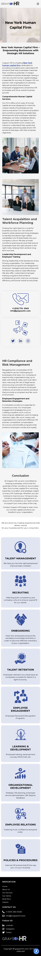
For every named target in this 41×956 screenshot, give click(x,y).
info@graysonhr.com (20, 311)
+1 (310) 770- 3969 (20, 308)
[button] (38, 4)
